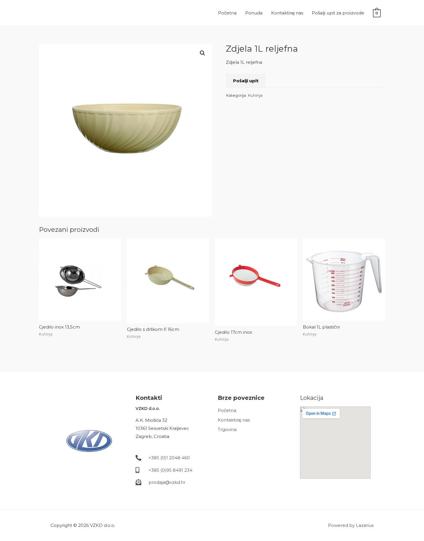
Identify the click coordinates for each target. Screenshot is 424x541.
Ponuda (253, 13)
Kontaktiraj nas (287, 13)
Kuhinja (255, 95)
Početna (227, 13)
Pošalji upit (245, 80)
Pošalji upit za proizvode (338, 13)
